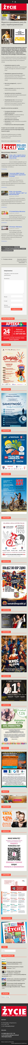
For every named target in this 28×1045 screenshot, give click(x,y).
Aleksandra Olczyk (13, 26)
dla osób (7, 248)
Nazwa (5, 296)
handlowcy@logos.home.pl (12, 1035)
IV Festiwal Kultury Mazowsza (17, 211)
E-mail (5, 301)
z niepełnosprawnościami (7, 250)
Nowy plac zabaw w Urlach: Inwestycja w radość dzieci (22, 261)
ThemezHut (11, 1041)
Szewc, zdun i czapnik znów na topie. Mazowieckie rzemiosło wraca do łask (17, 156)
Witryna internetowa (7, 306)
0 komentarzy (4, 169)
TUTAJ (18, 141)
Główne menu (7, 12)
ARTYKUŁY (4, 959)
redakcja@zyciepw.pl (9, 1026)
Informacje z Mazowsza (15, 227)
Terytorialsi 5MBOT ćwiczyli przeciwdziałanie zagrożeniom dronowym (17, 175)
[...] (13, 166)
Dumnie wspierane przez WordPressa (19, 1043)
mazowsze (19, 26)
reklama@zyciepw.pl (6, 1036)
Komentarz (6, 278)
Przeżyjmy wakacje (7, 259)
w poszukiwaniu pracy (15, 248)
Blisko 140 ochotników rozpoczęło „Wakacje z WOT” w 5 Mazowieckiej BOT (18, 193)
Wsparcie (23, 248)
